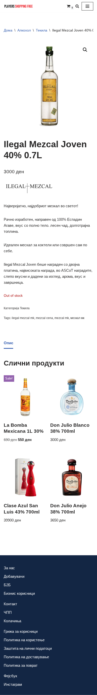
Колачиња (12, 621)
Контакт (10, 604)
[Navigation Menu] (87, 6)
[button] (85, 49)
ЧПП (8, 612)
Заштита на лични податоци (28, 648)
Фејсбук (10, 676)
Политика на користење (24, 640)
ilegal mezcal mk (23, 318)
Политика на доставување (26, 657)
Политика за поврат (21, 665)
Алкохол (24, 30)
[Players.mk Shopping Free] (19, 6)
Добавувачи (14, 576)
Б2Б (7, 585)
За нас (9, 568)
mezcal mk (61, 318)
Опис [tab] (8, 343)
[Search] (77, 6)
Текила (41, 30)
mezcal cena (44, 318)
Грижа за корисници (21, 631)
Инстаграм (13, 684)
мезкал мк (77, 318)
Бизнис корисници (19, 593)
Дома (8, 30)
